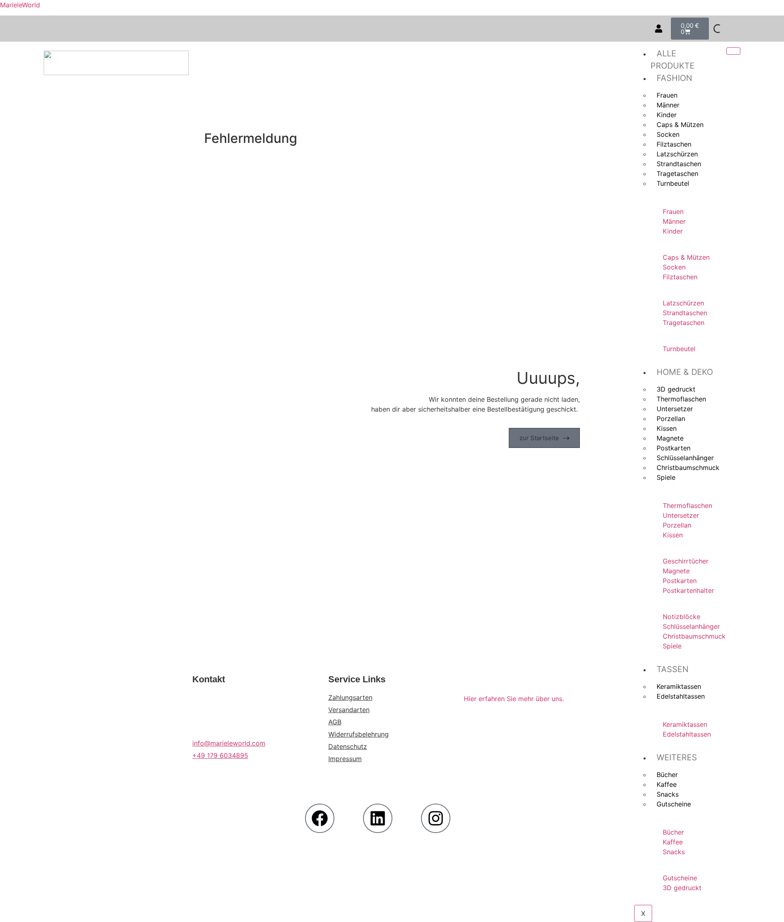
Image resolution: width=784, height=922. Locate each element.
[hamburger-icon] (733, 51)
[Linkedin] (377, 818)
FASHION (674, 78)
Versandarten (349, 710)
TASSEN (672, 669)
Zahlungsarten (350, 697)
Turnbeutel (673, 183)
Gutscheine (674, 804)
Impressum (345, 759)
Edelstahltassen (681, 696)
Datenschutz (347, 746)
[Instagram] (435, 818)
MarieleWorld (20, 5)
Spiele (666, 477)
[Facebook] (319, 818)
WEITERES (677, 757)
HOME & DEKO (685, 372)
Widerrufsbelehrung (358, 734)
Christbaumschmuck (688, 467)
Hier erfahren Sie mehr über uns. (514, 699)
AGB (334, 722)
